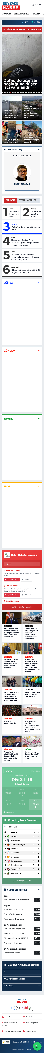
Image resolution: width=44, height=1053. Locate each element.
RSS (7, 1042)
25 (41, 92)
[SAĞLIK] (39, 419)
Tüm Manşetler (32, 1023)
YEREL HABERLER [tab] (27, 200)
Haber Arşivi (31, 1031)
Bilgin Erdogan (22, 184)
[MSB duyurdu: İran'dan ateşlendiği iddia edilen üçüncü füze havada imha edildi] (32, 710)
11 (18, 92)
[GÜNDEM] (39, 351)
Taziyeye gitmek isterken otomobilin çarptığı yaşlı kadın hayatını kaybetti (25, 257)
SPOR (7, 486)
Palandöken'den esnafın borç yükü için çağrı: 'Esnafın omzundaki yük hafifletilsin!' (11, 633)
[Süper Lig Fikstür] (39, 890)
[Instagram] (22, 1008)
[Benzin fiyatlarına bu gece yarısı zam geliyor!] (32, 681)
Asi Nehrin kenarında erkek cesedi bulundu (14, 214)
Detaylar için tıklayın (22, 881)
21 (34, 92)
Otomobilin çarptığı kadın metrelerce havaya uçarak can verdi (36, 214)
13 (21, 92)
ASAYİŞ (11, 208)
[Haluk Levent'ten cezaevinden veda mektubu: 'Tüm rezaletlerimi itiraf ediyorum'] (12, 681)
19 (31, 92)
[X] (18, 1008)
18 (30, 92)
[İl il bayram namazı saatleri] (12, 710)
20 (33, 92)
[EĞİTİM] (39, 283)
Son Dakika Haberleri (12, 1031)
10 (17, 92)
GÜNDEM (6, 14)
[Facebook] (13, 1008)
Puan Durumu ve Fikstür (9, 1024)
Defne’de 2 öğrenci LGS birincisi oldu (25, 228)
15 (25, 92)
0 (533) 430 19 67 (12, 595)
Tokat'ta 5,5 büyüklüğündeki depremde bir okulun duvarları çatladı (11, 756)
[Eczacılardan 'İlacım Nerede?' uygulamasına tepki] (32, 741)
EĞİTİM (14, 224)
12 (20, 92)
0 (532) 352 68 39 (12, 579)
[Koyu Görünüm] (33, 5)
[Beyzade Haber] (11, 5)
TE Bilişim (28, 1049)
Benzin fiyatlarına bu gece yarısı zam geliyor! (32, 694)
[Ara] (36, 5)
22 (36, 92)
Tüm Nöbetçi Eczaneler (23, 607)
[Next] (31, 1008)
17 (28, 92)
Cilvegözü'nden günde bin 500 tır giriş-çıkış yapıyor (25, 271)
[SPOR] (39, 487)
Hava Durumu (10, 1017)
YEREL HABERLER (22, 14)
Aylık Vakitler (10, 812)
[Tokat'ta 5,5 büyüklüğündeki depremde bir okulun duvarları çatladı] (12, 741)
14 (23, 92)
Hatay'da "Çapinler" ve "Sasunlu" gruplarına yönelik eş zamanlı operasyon (25, 242)
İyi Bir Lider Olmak (22, 155)
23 (38, 92)
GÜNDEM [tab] (10, 200)
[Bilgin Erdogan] (22, 172)
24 (39, 92)
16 (26, 92)
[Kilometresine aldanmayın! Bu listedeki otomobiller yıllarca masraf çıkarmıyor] (32, 618)
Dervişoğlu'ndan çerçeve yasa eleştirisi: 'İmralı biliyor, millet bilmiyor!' (11, 663)
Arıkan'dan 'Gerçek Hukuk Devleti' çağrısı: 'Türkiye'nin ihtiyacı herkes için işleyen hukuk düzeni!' (32, 666)
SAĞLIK (36, 14)
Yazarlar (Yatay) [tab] (13, 150)
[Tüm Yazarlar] (39, 150)
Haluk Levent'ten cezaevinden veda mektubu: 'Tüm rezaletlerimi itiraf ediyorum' (11, 696)
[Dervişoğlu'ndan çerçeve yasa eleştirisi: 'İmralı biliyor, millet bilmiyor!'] (12, 649)
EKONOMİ (15, 267)
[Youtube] (26, 1008)
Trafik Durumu (31, 1017)
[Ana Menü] (40, 5)
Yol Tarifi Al (27, 579)
